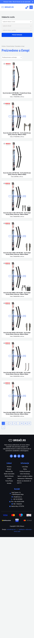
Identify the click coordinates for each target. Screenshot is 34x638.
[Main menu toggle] (31, 7)
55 (21, 423)
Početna (4, 46)
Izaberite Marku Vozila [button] (9, 21)
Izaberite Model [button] (7, 26)
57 (29, 423)
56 (25, 423)
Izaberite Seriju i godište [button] (9, 30)
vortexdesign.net (11, 529)
